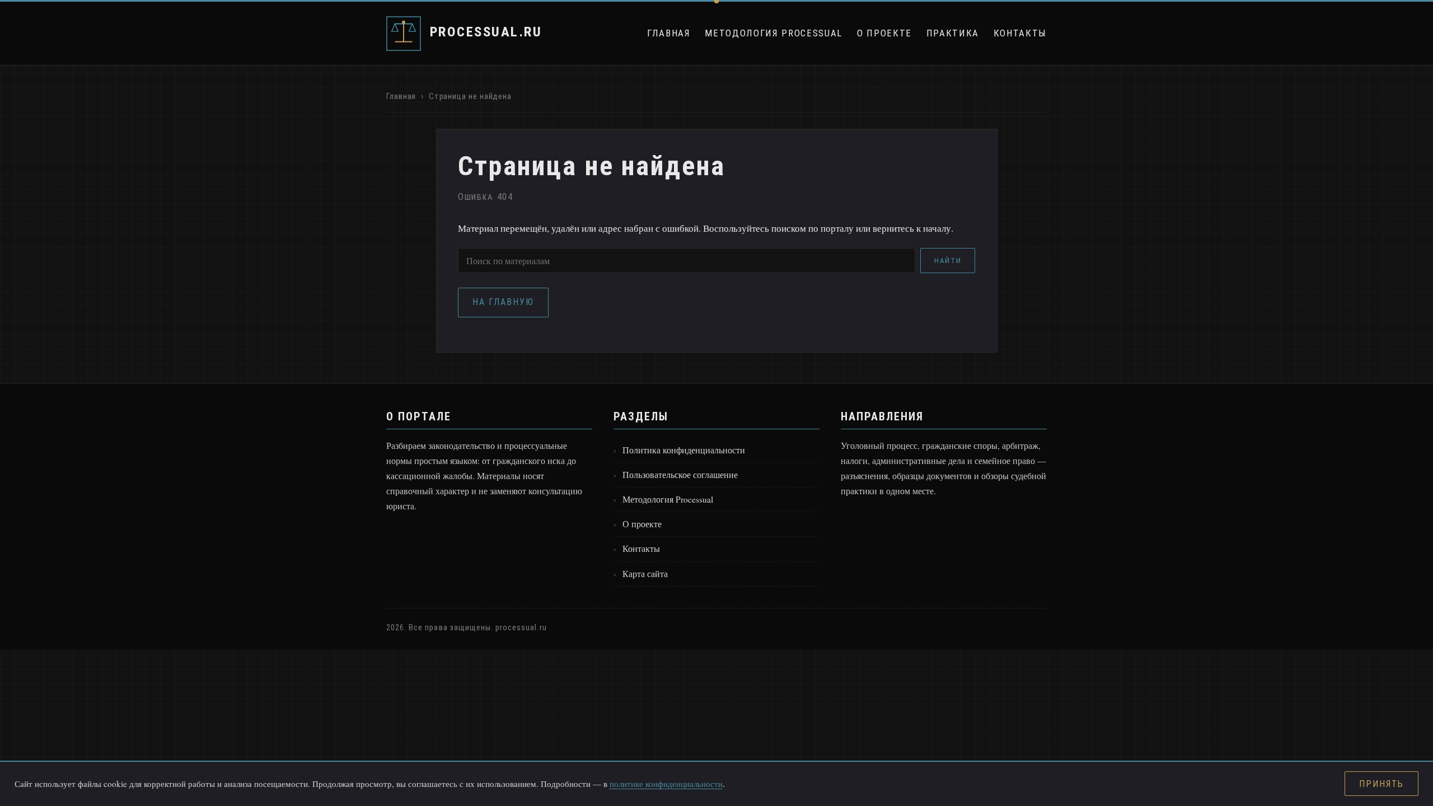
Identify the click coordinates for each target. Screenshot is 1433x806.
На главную (502, 302)
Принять (1381, 784)
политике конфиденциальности (666, 783)
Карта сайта (645, 573)
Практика (952, 33)
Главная (669, 33)
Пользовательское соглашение (680, 474)
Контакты (1020, 33)
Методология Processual (773, 33)
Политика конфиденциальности (683, 450)
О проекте (884, 33)
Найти (947, 260)
